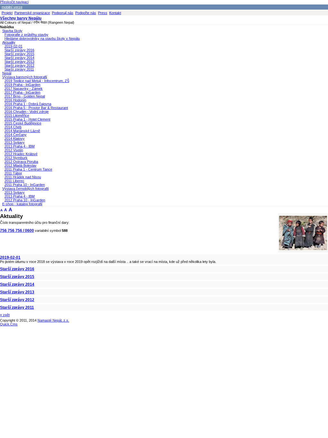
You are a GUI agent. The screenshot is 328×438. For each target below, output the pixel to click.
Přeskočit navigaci (14, 2)
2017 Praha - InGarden (22, 92)
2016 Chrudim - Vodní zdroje (26, 112)
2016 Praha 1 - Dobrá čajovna (27, 104)
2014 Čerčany (15, 135)
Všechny (20, 18)
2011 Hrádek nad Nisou (22, 177)
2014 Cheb (12, 127)
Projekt (7, 13)
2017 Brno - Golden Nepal (24, 96)
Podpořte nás (85, 13)
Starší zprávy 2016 (19, 50)
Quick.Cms (9, 324)
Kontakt (115, 13)
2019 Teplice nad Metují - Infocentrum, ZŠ (36, 81)
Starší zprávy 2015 (19, 54)
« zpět (5, 315)
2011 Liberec (14, 181)
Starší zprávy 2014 (19, 58)
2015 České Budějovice (22, 123)
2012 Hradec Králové (20, 154)
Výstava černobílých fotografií (25, 188)
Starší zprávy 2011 (19, 69)
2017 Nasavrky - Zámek (23, 88)
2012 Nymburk (16, 158)
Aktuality (8, 42)
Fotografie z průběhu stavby (26, 35)
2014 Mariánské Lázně (22, 131)
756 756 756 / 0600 (17, 230)
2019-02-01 (13, 46)
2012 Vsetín (13, 150)
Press (102, 13)
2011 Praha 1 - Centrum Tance (28, 169)
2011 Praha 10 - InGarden (24, 185)
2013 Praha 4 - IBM (19, 146)
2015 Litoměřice (16, 115)
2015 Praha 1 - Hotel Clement (27, 119)
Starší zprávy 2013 (19, 61)
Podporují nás (62, 13)
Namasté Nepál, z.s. (53, 320)
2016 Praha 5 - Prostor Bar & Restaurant (36, 108)
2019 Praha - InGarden (22, 85)
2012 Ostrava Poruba (21, 162)
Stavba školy (12, 31)
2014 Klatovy (14, 138)
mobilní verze (12, 7)
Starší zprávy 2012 (19, 65)
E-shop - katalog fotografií (22, 204)
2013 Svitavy (14, 142)
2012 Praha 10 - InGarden (24, 200)
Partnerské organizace (32, 13)
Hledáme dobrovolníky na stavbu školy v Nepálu (42, 38)
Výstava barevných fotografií (24, 77)
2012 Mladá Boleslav (20, 165)
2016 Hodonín (15, 100)
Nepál (6, 73)
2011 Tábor (13, 173)
